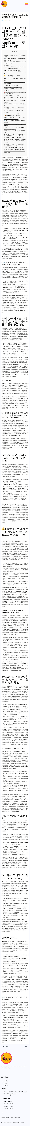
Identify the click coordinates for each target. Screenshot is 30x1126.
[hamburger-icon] (26, 4)
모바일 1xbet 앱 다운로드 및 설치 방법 (13, 87)
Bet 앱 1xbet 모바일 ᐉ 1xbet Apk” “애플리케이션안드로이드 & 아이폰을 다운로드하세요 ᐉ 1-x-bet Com (14, 151)
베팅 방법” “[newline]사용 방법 (11, 114)
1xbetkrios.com (9, 258)
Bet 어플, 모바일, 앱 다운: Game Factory (14, 88)
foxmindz (9, 1122)
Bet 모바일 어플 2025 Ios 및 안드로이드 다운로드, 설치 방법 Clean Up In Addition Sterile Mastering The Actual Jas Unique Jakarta (14, 135)
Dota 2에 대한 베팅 (8, 93)
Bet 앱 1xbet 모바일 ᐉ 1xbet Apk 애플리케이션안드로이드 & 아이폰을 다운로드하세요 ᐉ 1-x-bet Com (15, 140)
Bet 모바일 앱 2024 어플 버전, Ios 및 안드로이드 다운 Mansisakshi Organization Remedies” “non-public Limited (15, 68)
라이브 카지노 (7, 90)
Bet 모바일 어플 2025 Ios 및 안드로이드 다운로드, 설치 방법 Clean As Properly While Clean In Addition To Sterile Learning (14, 145)
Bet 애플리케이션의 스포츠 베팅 (11, 85)
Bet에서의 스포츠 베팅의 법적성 (11, 95)
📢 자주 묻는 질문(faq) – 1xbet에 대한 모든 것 (15, 92)
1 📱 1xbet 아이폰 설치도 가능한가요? (12, 115)
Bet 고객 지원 (7, 65)
